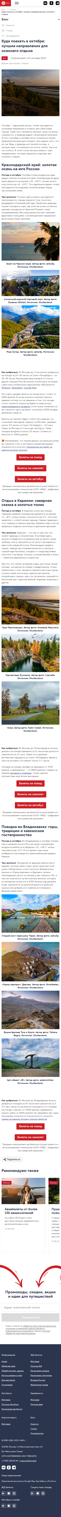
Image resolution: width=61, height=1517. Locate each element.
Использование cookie (12, 1375)
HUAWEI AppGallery (9, 1493)
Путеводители (12, 36)
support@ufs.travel (28, 1461)
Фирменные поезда (39, 1385)
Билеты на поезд (30, 457)
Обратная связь (8, 1366)
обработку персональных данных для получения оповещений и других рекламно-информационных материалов (31, 1328)
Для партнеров (8, 1380)
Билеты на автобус (30, 479)
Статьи (12, 9)
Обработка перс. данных (13, 1371)
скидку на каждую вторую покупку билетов (24, 1119)
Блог (4, 9)
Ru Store (14, 1493)
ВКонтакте (4, 1467)
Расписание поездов (39, 1371)
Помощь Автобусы (10, 1404)
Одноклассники (9, 1467)
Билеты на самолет (30, 468)
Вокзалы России (37, 1380)
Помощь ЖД (36, 1366)
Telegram (14, 1467)
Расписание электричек (41, 1375)
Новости (10, 25)
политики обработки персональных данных (28, 1332)
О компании (7, 1385)
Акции (4, 1361)
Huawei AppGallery (38, 1493)
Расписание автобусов (12, 1409)
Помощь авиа (36, 1404)
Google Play (3, 1493)
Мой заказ (34, 1361)
